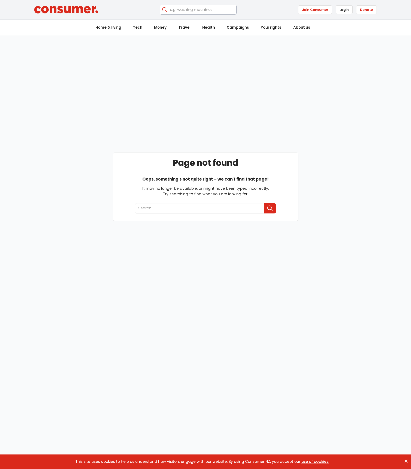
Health (208, 27)
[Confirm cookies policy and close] (406, 461)
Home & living (108, 27)
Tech (137, 27)
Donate (366, 9)
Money (160, 27)
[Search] (165, 10)
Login (344, 9)
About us (301, 27)
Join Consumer (315, 9)
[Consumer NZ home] (66, 9)
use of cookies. (315, 461)
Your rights (271, 27)
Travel (185, 27)
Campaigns (238, 27)
